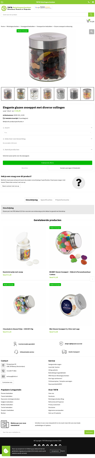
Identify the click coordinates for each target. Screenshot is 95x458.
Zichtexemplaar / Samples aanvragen (60, 381)
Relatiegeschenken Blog (56, 399)
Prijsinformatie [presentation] (62, 200)
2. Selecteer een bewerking (14, 139)
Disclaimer (51, 407)
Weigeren (63, 451)
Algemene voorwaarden (55, 410)
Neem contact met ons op (10, 186)
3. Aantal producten (11, 149)
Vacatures (51, 396)
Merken (3, 413)
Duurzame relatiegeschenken (10, 399)
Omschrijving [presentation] (32, 200)
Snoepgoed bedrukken (28, 26)
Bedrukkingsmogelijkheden (57, 373)
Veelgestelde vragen (54, 364)
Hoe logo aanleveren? (55, 378)
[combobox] (44, 14)
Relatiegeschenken (13, 26)
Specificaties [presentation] (46, 200)
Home (3, 26)
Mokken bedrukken (7, 405)
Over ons (51, 393)
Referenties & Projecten (56, 402)
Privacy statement (54, 405)
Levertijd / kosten (54, 367)
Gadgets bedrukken (7, 402)
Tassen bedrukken (6, 396)
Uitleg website (53, 370)
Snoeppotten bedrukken (44, 26)
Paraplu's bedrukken (7, 410)
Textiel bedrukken (6, 407)
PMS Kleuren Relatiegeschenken (58, 376)
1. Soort (6, 128)
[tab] (32, 199)
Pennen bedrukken (7, 393)
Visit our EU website (54, 413)
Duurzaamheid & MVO (55, 384)
